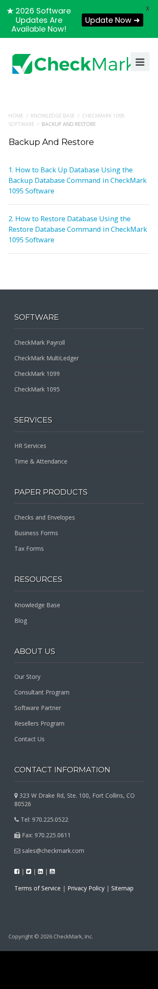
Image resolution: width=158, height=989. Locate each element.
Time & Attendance (40, 461)
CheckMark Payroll (39, 342)
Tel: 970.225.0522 (43, 819)
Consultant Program (42, 692)
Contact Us (29, 739)
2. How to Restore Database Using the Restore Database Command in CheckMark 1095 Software (77, 229)
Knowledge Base (53, 115)
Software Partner (37, 708)
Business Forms (36, 533)
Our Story (27, 677)
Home (15, 115)
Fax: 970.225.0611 (45, 835)
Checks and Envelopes (44, 517)
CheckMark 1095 (37, 389)
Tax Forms (29, 548)
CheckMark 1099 (37, 374)
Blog (20, 620)
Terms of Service (37, 888)
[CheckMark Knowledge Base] (74, 64)
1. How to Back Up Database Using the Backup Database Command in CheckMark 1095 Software (77, 180)
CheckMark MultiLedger (46, 358)
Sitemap (122, 888)
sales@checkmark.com (52, 851)
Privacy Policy (85, 888)
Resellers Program (39, 723)
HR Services (30, 446)
